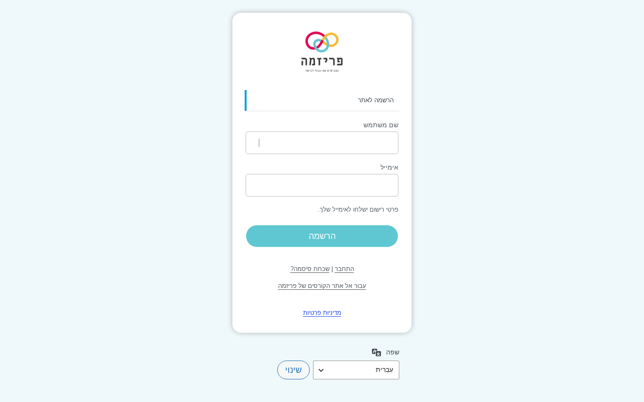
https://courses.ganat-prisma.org (322, 52)
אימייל (389, 167)
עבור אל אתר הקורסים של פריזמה (322, 285)
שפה (392, 352)
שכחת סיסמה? (310, 268)
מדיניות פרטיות (322, 312)
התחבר (344, 268)
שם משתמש (380, 125)
